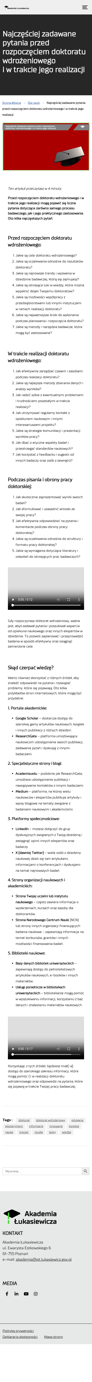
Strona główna (11, 103)
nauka (9, 1132)
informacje (36, 1126)
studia (39, 1132)
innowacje (56, 1126)
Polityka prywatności (18, 1331)
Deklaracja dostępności (20, 1337)
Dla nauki (34, 103)
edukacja (77, 1120)
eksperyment (14, 1126)
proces (23, 1132)
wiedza (66, 1132)
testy (52, 1132)
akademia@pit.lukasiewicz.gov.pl (44, 1259)
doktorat (24, 1120)
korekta (74, 1126)
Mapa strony (53, 1337)
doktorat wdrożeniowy (50, 1120)
